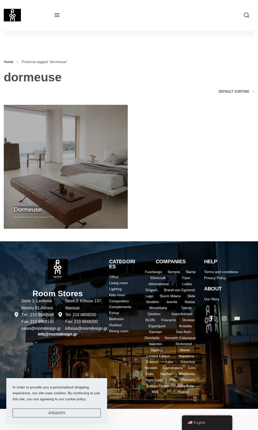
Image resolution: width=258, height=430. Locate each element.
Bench (18, 217)
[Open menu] (57, 15)
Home (8, 62)
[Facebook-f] (211, 318)
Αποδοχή (56, 413)
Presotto (46, 217)
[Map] (237, 318)
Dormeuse (27, 209)
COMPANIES (171, 261)
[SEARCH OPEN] (246, 15)
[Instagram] (224, 318)
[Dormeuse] (66, 167)
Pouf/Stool (31, 217)
